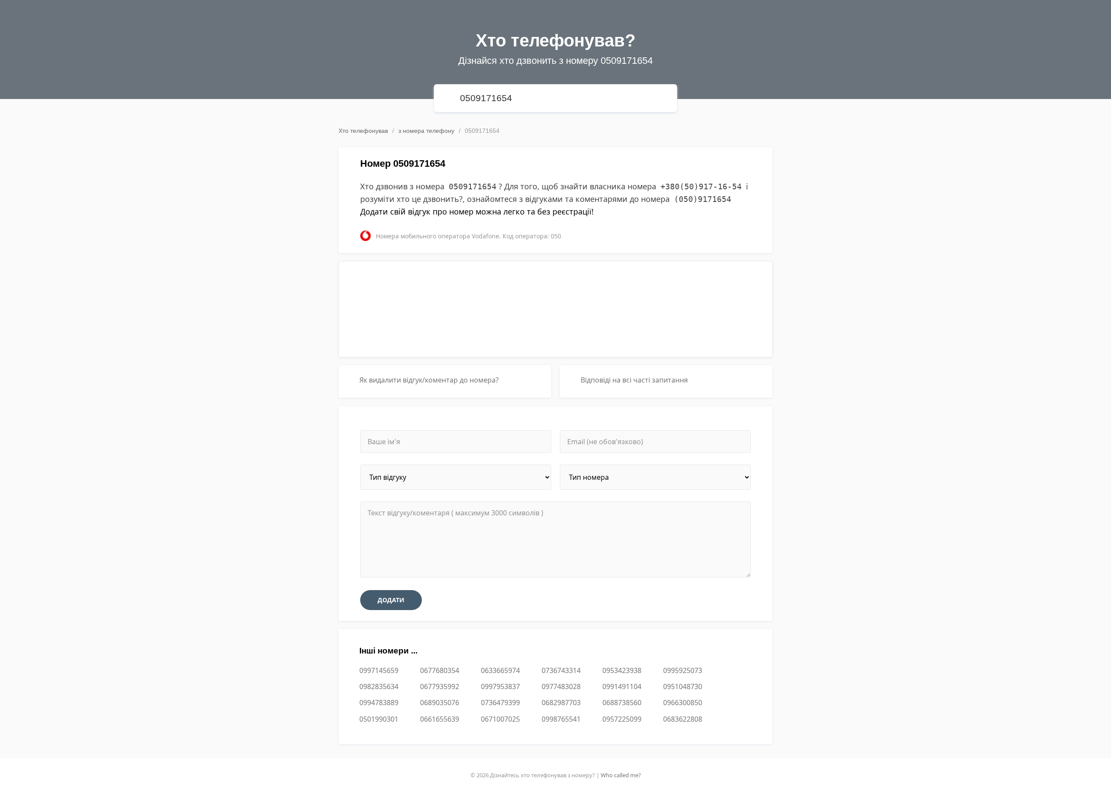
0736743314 (561, 670)
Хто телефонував (363, 130)
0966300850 (682, 702)
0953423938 (621, 670)
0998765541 (561, 719)
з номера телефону (426, 130)
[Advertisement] (555, 306)
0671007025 (500, 719)
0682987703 (561, 702)
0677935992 (439, 686)
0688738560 (621, 702)
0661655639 (439, 719)
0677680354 (439, 670)
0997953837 (500, 686)
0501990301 (378, 719)
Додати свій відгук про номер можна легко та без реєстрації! (477, 211)
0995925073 (682, 670)
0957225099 (621, 719)
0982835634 (378, 686)
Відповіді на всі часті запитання (634, 380)
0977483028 (561, 686)
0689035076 (439, 702)
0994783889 (378, 702)
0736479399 (500, 702)
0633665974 (500, 670)
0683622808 (682, 719)
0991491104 (621, 686)
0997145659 (378, 670)
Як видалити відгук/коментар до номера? (429, 380)
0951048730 (682, 686)
